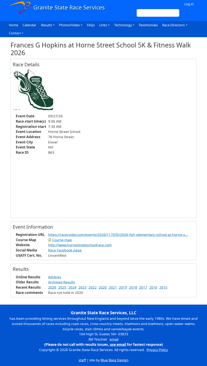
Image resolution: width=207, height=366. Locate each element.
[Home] (58, 7)
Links (103, 25)
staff (82, 360)
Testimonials (148, 25)
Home (13, 25)
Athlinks (54, 277)
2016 (153, 287)
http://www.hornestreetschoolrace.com (80, 245)
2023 (82, 287)
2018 (133, 287)
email (114, 339)
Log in (189, 4)
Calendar (29, 25)
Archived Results (61, 282)
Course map (62, 240)
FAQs (91, 25)
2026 (52, 287)
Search (187, 13)
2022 (93, 287)
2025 (62, 287)
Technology (123, 25)
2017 (143, 287)
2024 (72, 287)
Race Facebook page (65, 250)
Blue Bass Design (115, 360)
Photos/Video (69, 25)
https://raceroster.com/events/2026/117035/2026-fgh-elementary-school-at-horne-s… (118, 234)
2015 (163, 287)
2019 (123, 287)
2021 (113, 287)
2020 (103, 287)
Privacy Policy (157, 349)
